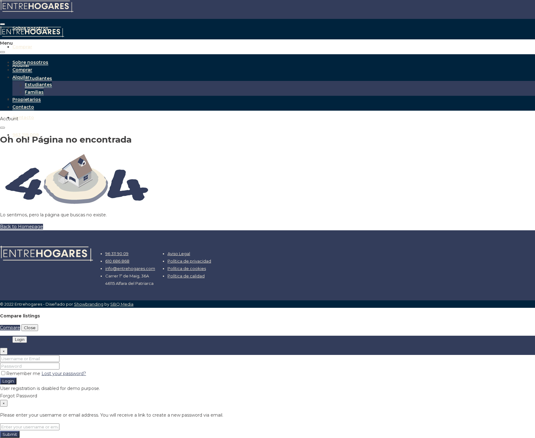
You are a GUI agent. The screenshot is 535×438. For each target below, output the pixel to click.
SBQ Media (121, 304)
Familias (34, 92)
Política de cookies (186, 268)
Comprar (22, 47)
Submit (9, 434)
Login (8, 380)
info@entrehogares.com (130, 268)
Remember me (23, 373)
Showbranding (88, 304)
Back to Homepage (21, 226)
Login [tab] (19, 339)
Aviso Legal (178, 253)
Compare (10, 327)
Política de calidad (186, 275)
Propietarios (26, 99)
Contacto (23, 117)
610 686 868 (117, 261)
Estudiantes (38, 78)
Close (30, 327)
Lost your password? (63, 373)
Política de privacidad (189, 261)
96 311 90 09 (116, 253)
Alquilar (21, 77)
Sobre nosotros (30, 62)
